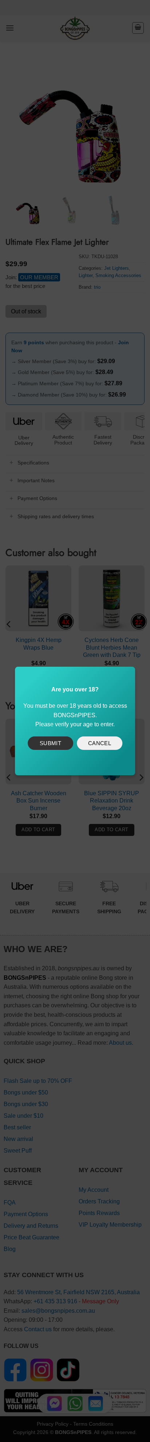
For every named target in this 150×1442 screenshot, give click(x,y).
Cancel (99, 743)
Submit (51, 743)
